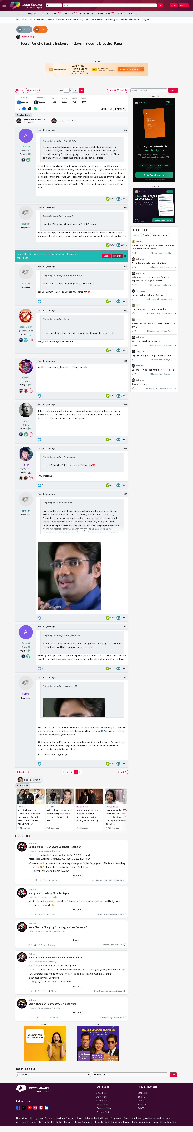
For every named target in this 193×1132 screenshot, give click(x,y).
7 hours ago (156, 253)
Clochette (168, 267)
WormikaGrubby (115, 991)
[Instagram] (35, 1107)
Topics (44, 13)
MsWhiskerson (166, 388)
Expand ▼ (77, 875)
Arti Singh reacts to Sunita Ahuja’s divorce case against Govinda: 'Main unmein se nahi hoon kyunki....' (29, 817)
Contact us (102, 1100)
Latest (136, 235)
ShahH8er (168, 253)
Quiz (55, 13)
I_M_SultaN (167, 345)
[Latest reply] (124, 880)
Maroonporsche (115, 880)
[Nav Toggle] (4, 5)
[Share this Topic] (18, 109)
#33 (125, 266)
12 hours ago (152, 299)
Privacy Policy (103, 1112)
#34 (125, 310)
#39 (125, 626)
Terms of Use (103, 1108)
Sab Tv (141, 1108)
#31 (125, 130)
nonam (119, 1017)
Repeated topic (139, 384)
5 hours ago (155, 285)
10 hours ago (155, 267)
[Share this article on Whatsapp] (35, 109)
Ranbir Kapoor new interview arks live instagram (56, 957)
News (21, 13)
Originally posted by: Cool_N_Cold (59, 141)
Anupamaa (140, 241)
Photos (133, 13)
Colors (141, 1100)
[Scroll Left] (18, 121)
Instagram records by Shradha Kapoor (50, 893)
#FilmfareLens (50, 867)
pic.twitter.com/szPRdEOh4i (73, 867)
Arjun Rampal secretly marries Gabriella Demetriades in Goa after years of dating (87, 815)
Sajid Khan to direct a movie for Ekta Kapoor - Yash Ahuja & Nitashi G (150, 279)
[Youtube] (30, 1107)
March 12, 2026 (61, 870)
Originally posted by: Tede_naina (59, 457)
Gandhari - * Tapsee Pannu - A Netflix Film (153, 369)
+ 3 (31, 340)
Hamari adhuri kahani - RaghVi (147, 295)
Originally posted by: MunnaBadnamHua (63, 275)
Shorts (69, 13)
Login (173, 5)
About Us (101, 1092)
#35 (125, 361)
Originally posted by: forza (56, 319)
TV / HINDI (22, 807)
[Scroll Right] (125, 121)
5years (42, 102)
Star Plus (142, 1092)
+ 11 (30, 478)
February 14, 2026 (61, 981)
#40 (125, 677)
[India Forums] (26, 5)
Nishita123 (167, 285)
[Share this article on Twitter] (30, 109)
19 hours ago (151, 388)
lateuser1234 (166, 299)
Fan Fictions (140, 291)
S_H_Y (119, 945)
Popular (146, 235)
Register (183, 5)
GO (160, 5)
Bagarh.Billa (117, 914)
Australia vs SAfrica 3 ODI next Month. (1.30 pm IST (153, 325)
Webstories (104, 13)
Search (173, 90)
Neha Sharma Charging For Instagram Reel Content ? (58, 927)
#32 (125, 207)
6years (25, 102)
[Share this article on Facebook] (24, 109)
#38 (125, 494)
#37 (125, 448)
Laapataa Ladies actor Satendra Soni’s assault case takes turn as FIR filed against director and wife (117, 817)
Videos (121, 13)
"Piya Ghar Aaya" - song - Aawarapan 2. (151, 355)
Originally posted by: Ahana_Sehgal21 (61, 635)
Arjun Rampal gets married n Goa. (149, 263)
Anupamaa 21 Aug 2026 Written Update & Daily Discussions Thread (153, 247)
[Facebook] (18, 1107)
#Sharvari (34, 863)
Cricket (138, 305)
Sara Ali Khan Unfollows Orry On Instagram (52, 1003)
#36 (125, 404)
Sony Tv (142, 1104)
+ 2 (31, 434)
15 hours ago (156, 360)
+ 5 (31, 391)
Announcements (160, 235)
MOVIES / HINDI (82, 807)
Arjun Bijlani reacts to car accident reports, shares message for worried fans (60, 815)
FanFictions (86, 13)
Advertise (101, 1096)
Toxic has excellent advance (146, 341)
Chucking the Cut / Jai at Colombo (149, 309)
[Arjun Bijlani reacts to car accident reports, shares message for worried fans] (60, 796)
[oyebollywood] (19, 102)
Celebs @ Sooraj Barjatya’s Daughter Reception (55, 846)
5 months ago (100, 880)
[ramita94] (36, 102)
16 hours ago (155, 374)
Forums (32, 13)
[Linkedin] (46, 1107)
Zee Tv (141, 1096)
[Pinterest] (41, 1107)
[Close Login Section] (125, 256)
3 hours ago (155, 345)
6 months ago (100, 991)
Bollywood (27, 36)
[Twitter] (24, 1107)
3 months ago (103, 914)
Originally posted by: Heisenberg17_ (60, 686)
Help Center (102, 1104)
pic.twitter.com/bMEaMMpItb (44, 977)
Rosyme (168, 360)
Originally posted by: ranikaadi (58, 215)
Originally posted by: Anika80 (57, 502)
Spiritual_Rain (166, 313)
